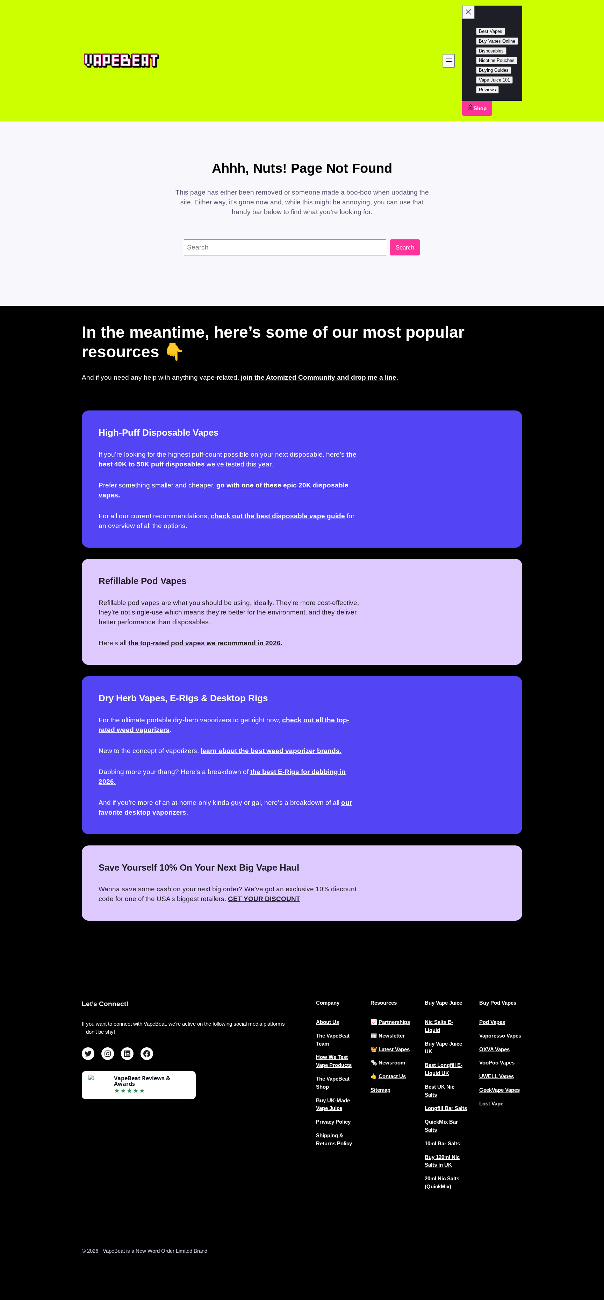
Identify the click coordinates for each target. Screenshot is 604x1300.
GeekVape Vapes (499, 1090)
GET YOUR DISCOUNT (264, 898)
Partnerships (394, 1022)
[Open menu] (449, 61)
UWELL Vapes (496, 1076)
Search (405, 247)
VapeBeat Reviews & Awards (142, 1081)
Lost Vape (491, 1103)
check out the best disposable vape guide (278, 516)
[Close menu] (468, 12)
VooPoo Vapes (497, 1063)
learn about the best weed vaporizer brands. (271, 750)
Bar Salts (449, 1143)
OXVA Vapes (494, 1049)
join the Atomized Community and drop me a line (317, 377)
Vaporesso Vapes (500, 1036)
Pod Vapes (492, 1022)
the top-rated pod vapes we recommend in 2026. (205, 643)
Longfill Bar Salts (446, 1108)
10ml (431, 1143)
